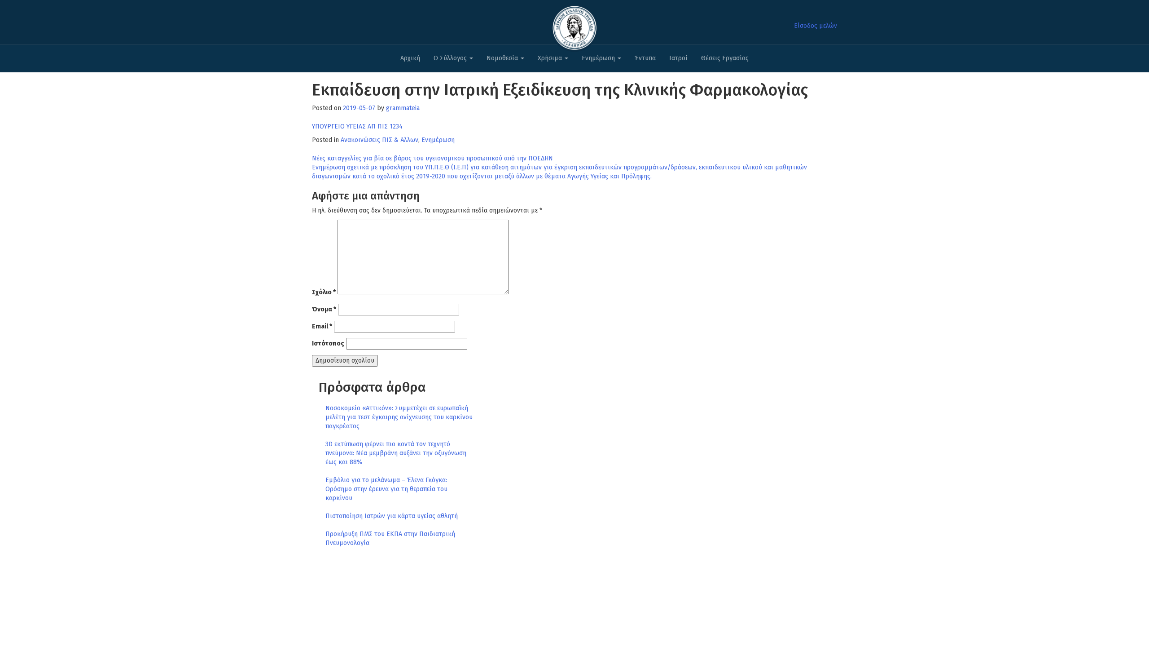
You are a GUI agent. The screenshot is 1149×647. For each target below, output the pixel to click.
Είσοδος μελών (815, 26)
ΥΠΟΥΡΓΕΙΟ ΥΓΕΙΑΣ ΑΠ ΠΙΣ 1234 (357, 126)
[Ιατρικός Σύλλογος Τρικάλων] (574, 25)
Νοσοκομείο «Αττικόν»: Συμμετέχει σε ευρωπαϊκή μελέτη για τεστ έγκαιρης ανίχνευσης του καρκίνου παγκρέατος (399, 417)
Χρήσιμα (551, 58)
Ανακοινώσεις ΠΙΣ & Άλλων (379, 140)
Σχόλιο (324, 292)
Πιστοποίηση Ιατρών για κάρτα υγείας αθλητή (391, 516)
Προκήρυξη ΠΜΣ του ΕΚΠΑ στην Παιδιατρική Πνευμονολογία (390, 538)
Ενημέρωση (599, 58)
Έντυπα (645, 58)
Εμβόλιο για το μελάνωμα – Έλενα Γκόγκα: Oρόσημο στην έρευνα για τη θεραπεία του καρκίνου (386, 489)
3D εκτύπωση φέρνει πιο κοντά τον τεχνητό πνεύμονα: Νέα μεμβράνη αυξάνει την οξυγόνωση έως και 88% (395, 453)
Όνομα (324, 309)
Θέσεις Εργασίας (725, 58)
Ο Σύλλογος (451, 58)
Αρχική (410, 58)
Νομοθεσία (503, 58)
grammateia (403, 108)
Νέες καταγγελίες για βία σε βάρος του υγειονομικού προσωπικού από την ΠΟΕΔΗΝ (432, 158)
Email (322, 326)
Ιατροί (678, 58)
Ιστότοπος (328, 343)
